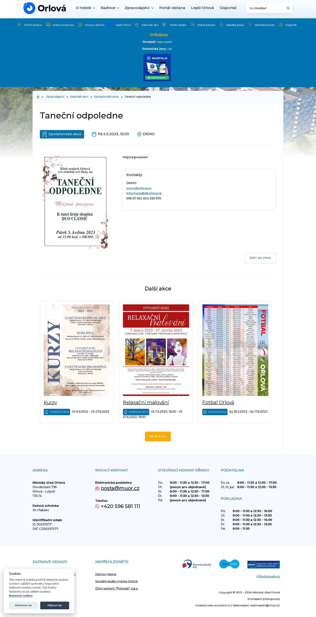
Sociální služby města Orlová (116, 581)
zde (169, 48)
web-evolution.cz (218, 605)
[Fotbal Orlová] (235, 350)
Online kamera (206, 24)
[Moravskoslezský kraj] (196, 564)
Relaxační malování (146, 402)
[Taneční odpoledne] (44, 8)
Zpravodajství (137, 7)
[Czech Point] (229, 564)
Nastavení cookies (21, 595)
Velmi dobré (164, 41)
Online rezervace (63, 24)
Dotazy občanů (94, 24)
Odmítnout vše (23, 605)
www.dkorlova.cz (138, 188)
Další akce (158, 436)
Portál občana (172, 7)
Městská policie (264, 24)
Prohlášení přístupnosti (264, 599)
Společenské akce (106, 96)
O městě (83, 7)
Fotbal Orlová (218, 402)
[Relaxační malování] (156, 350)
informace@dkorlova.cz (144, 193)
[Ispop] (263, 565)
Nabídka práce (235, 24)
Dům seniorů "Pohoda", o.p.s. (116, 588)
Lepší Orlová (202, 7)
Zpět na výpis (260, 258)
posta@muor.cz (120, 488)
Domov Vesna (105, 574)
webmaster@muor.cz (265, 605)
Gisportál (228, 7)
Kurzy (50, 402)
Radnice (108, 7)
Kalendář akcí (150, 24)
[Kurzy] (77, 350)
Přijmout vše (55, 605)
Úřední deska (177, 24)
